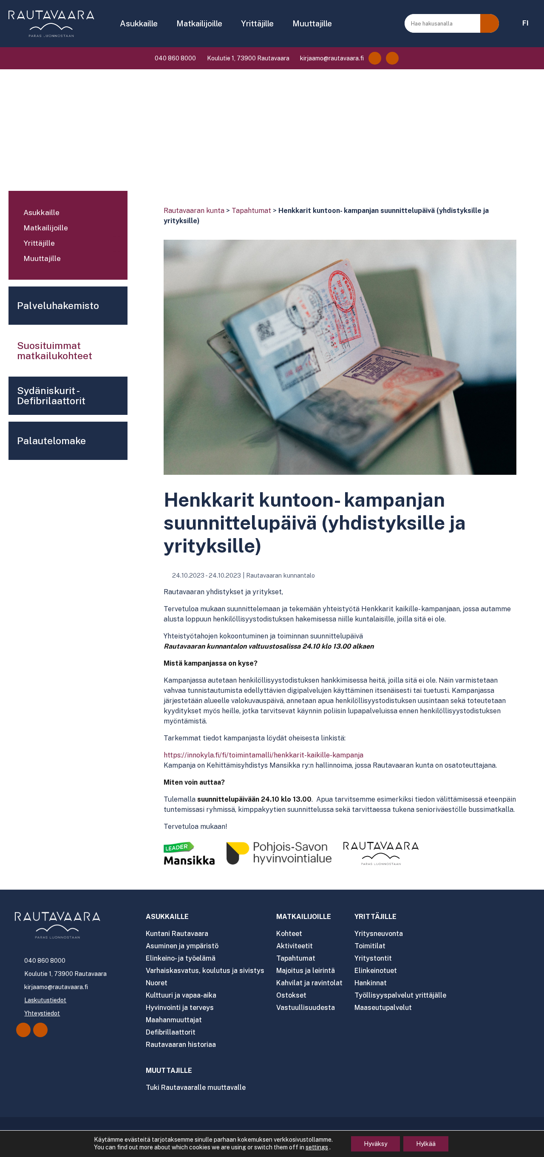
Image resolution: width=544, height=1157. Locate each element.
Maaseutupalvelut (383, 1008)
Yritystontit (373, 958)
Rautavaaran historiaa (181, 1045)
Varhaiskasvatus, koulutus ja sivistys (205, 971)
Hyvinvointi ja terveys (180, 1008)
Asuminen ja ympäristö (182, 946)
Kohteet (289, 934)
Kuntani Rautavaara (177, 934)
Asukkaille (139, 23)
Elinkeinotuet (375, 971)
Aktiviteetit (294, 946)
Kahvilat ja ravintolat (309, 983)
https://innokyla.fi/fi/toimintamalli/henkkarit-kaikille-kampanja (263, 755)
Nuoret (156, 983)
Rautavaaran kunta (194, 211)
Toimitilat (369, 946)
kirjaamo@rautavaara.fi (331, 58)
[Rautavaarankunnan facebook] (374, 58)
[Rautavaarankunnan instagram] (392, 58)
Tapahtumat (251, 211)
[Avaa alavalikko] (116, 213)
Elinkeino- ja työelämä (180, 958)
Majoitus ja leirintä (305, 971)
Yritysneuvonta (378, 934)
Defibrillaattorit (171, 1032)
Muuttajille (312, 23)
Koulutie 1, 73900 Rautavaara (247, 58)
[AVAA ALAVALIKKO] (163, 24)
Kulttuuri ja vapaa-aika (181, 995)
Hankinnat (370, 983)
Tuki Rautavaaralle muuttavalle (196, 1087)
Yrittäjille (257, 23)
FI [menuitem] (525, 23)
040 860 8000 (174, 58)
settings (317, 1147)
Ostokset (291, 995)
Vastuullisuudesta (305, 1008)
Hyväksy (375, 1143)
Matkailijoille (199, 23)
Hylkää (426, 1143)
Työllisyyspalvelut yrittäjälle (400, 995)
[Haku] (489, 23)
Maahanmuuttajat (174, 1020)
